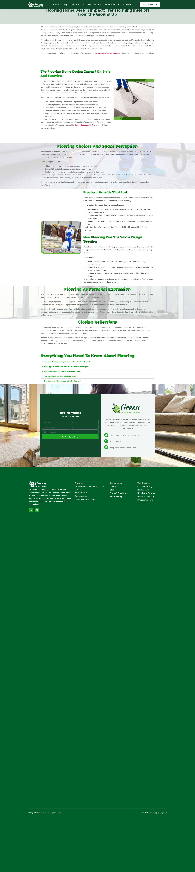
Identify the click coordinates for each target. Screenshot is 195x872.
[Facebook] (37, 510)
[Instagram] (31, 510)
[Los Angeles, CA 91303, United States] (106, 435)
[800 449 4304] (106, 441)
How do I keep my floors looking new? (60, 376)
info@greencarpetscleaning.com (123, 448)
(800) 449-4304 (81, 493)
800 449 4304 (115, 442)
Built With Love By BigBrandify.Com (154, 813)
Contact (127, 5)
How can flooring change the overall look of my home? (67, 362)
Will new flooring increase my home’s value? (62, 371)
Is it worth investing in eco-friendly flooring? (62, 381)
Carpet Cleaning (71, 5)
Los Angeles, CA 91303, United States (124, 435)
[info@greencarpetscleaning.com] (106, 447)
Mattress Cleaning (92, 5)
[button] (97, 361)
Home (56, 5)
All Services (110, 5)
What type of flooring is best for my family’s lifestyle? (66, 367)
